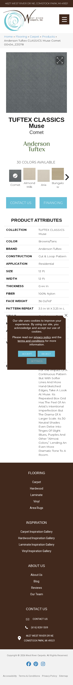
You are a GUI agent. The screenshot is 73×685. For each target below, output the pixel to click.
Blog (36, 581)
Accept (27, 353)
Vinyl (36, 501)
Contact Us (20, 203)
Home (8, 36)
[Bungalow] (58, 174)
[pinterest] (36, 664)
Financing (53, 203)
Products (48, 36)
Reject (46, 353)
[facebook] (29, 664)
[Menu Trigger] (64, 19)
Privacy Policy (49, 676)
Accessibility (10, 676)
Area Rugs (36, 507)
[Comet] (15, 176)
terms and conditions (31, 340)
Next (67, 175)
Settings (36, 360)
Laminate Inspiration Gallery (36, 544)
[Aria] (43, 176)
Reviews (36, 587)
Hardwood (36, 488)
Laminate (36, 495)
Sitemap (63, 676)
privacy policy (42, 337)
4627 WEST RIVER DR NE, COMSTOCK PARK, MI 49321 (36, 3)
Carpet (34, 36)
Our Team (36, 594)
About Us (36, 574)
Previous (6, 175)
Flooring (21, 36)
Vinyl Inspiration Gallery (36, 551)
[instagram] (43, 664)
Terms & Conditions (29, 676)
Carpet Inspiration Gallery (36, 531)
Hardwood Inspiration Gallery (36, 538)
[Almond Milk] (29, 174)
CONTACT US (40, 619)
